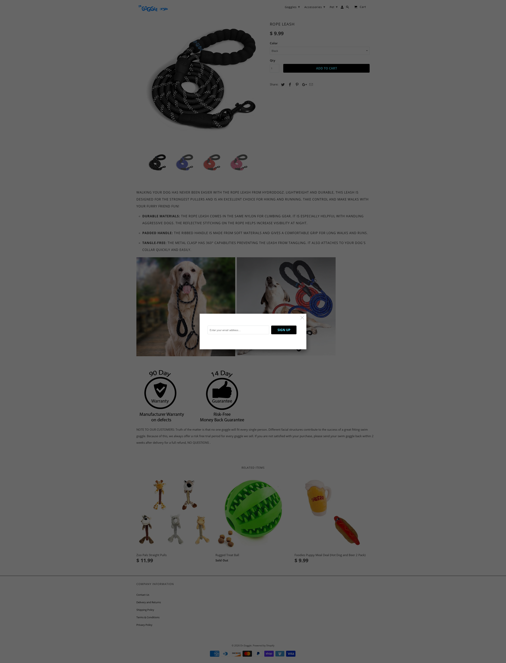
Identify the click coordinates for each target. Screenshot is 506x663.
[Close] (302, 317)
